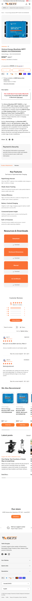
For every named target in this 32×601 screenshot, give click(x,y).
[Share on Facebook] (9, 139)
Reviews (17, 165)
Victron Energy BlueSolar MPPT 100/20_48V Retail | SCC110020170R (21, 411)
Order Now (8, 424)
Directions (16, 516)
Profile (7, 597)
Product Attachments (7, 165)
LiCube (20, 597)
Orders (2, 597)
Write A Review (16, 320)
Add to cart (21, 70)
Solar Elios (25, 597)
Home (2, 12)
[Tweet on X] (6, 139)
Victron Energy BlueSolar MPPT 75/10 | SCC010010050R (7, 410)
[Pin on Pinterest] (12, 139)
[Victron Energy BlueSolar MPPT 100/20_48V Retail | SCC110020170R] (22, 398)
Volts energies (8, 593)
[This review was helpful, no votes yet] (24, 354)
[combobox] (16, 7)
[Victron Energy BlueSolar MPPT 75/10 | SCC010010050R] (8, 398)
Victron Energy (5, 54)
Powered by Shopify (15, 593)
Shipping (3, 59)
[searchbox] (9, 327)
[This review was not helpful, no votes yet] (27, 354)
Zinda (4, 595)
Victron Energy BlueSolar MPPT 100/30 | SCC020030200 (17, 12)
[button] (29, 4)
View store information (9, 83)
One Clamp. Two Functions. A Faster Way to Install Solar (13, 460)
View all (28, 435)
